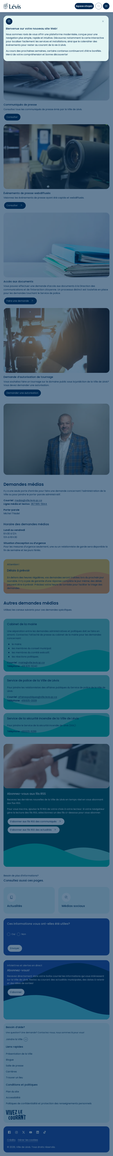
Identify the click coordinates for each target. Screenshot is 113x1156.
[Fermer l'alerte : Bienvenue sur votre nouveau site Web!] (103, 21)
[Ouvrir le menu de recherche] (98, 6)
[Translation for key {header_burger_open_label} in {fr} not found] (106, 6)
